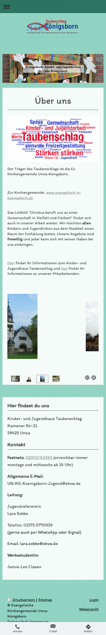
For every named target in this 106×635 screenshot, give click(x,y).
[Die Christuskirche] (42, 379)
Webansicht (89, 609)
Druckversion (24, 599)
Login (94, 599)
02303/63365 (39, 457)
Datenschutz (18, 621)
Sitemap (45, 599)
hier (64, 268)
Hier (11, 263)
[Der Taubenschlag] (15, 379)
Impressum (39, 621)
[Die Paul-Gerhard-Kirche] (29, 379)
